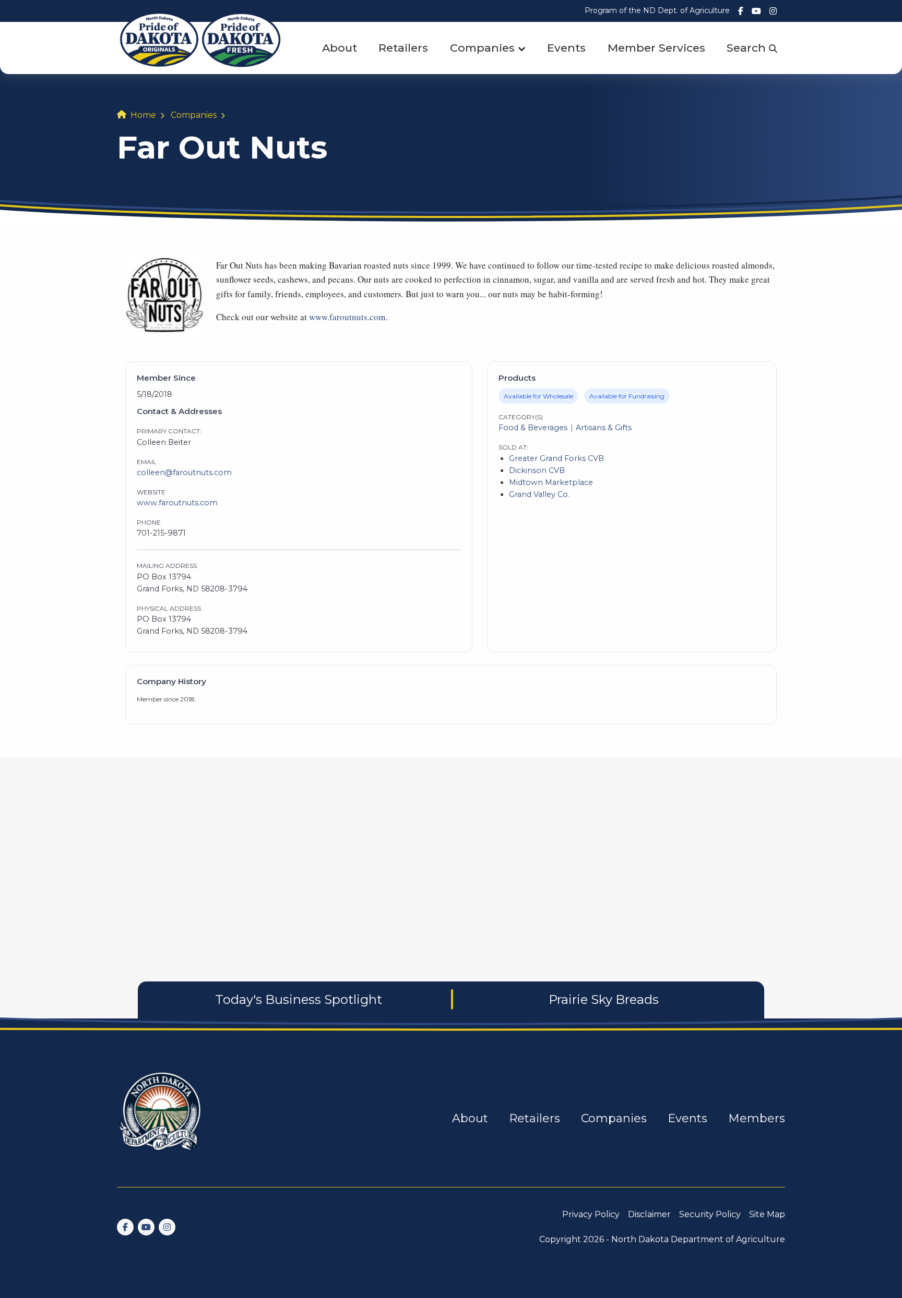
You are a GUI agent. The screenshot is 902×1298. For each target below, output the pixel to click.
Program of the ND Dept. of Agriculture (657, 10)
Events (566, 47)
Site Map (767, 1214)
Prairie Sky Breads (604, 999)
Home (143, 115)
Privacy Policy (591, 1214)
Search (748, 47)
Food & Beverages (533, 427)
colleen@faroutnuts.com (184, 472)
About (339, 47)
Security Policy (710, 1214)
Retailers (403, 47)
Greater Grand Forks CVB (556, 458)
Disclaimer (649, 1214)
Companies (482, 47)
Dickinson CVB (537, 470)
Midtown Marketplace (551, 482)
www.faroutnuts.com (347, 317)
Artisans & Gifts (604, 427)
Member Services (656, 47)
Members (756, 1118)
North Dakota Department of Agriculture (698, 1239)
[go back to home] (161, 1118)
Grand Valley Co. (539, 494)
